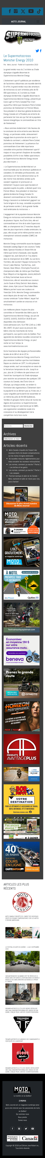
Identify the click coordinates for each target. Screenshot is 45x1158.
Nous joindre (22, 1117)
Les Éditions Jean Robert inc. (29, 1145)
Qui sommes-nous (22, 1114)
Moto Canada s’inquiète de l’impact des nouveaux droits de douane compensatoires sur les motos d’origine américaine (24, 453)
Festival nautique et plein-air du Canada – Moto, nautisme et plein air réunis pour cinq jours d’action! (23, 479)
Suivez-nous (22, 1120)
